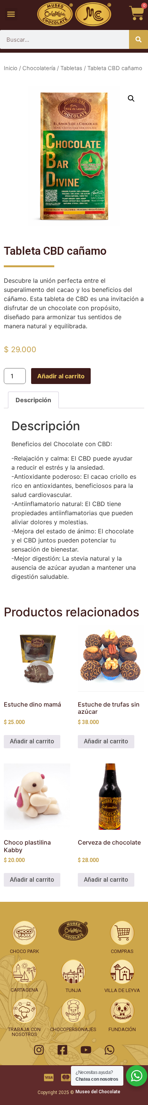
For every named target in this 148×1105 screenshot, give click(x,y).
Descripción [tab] (33, 400)
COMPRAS (122, 951)
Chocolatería (38, 68)
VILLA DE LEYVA (122, 990)
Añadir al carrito (61, 376)
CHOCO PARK (24, 951)
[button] (11, 14)
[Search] (138, 39)
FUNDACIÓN (122, 1029)
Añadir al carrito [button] (32, 741)
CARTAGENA (24, 990)
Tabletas (71, 68)
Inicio (10, 68)
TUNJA (73, 990)
